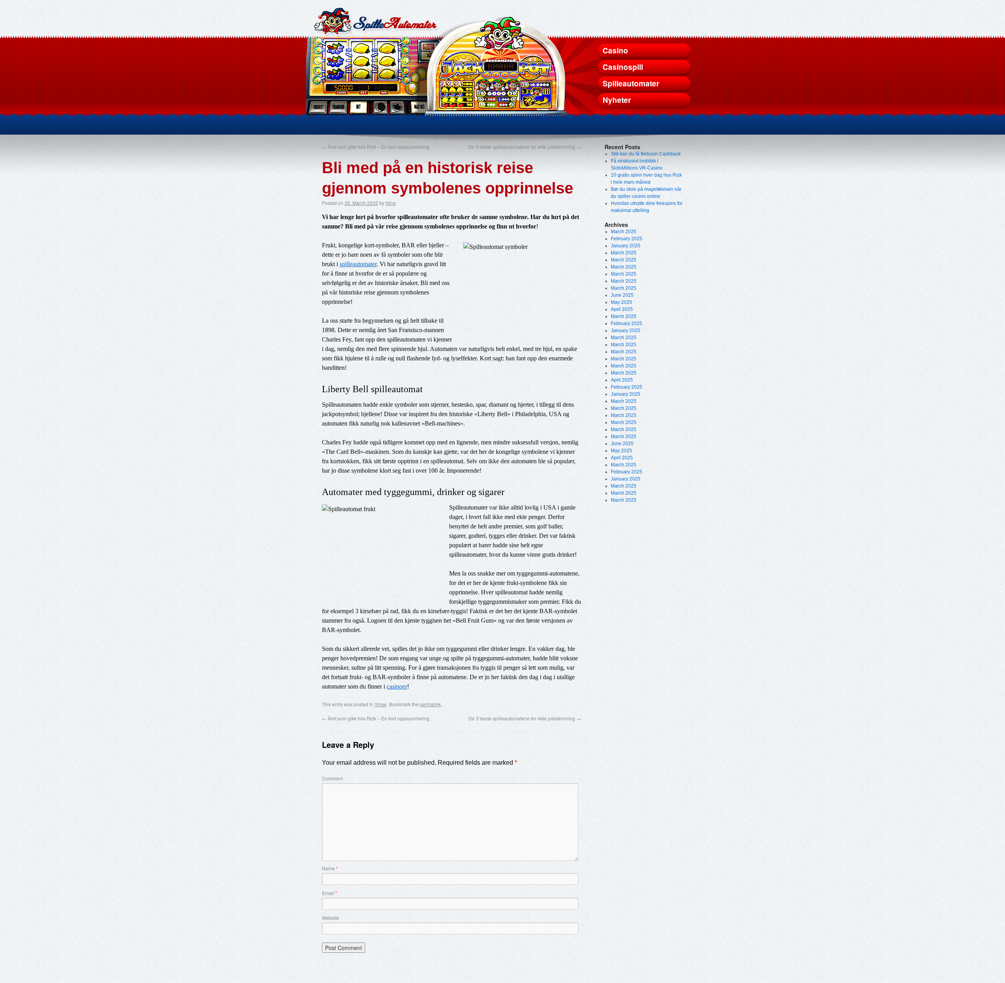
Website (330, 917)
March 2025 (623, 231)
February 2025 (626, 238)
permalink (430, 704)
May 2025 (621, 302)
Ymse (381, 704)
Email (329, 893)
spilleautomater (358, 264)
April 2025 (622, 309)
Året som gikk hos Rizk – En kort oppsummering (375, 146)
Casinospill (623, 67)
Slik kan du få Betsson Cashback (646, 154)
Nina (391, 202)
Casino (615, 50)
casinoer (397, 686)
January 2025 (625, 245)
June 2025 (622, 295)
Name (330, 868)
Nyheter (617, 100)
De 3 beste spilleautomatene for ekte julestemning (524, 146)
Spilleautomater (631, 83)
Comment (332, 778)
